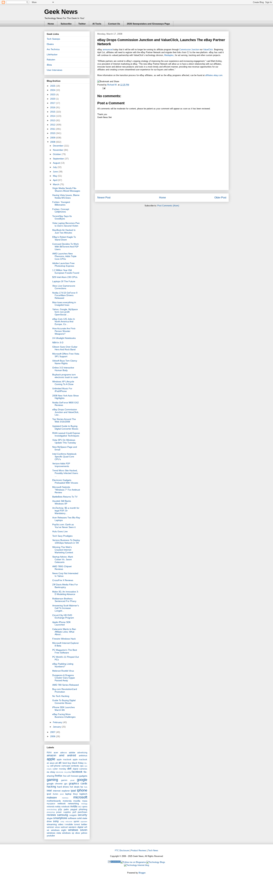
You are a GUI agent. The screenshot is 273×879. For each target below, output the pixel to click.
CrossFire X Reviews (62, 580)
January (57, 726)
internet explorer (61, 790)
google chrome (55, 783)
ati (56, 763)
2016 (53, 107)
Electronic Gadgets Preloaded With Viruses (65, 481)
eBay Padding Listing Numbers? (62, 665)
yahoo (84, 833)
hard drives (63, 786)
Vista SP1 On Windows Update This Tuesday (64, 441)
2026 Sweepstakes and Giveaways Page (148, 23)
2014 (53, 116)
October (57, 154)
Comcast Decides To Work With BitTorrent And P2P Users (65, 247)
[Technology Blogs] (155, 862)
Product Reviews (138, 850)
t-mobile (69, 824)
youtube (51, 835)
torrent (77, 824)
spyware (84, 821)
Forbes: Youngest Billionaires (61, 203)
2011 (53, 129)
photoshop (51, 812)
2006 (53, 736)
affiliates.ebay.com (213, 75)
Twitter (82, 23)
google (82, 780)
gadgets (83, 776)
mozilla (76, 801)
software (72, 818)
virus (57, 827)
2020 (53, 98)
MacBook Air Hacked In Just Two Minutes (64, 231)
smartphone (60, 818)
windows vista (54, 833)
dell (69, 768)
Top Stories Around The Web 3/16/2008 (64, 420)
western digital (76, 827)
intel (49, 790)
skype (50, 818)
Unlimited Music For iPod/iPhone (62, 389)
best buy (67, 763)
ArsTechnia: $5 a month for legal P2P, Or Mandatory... (65, 511)
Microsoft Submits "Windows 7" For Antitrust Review (66, 490)
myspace (51, 804)
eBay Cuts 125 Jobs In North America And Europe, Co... (63, 322)
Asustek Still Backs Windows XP (61, 502)
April (55, 180)
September (59, 158)
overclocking (52, 809)
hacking (51, 786)
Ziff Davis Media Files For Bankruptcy (65, 585)
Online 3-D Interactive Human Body (63, 369)
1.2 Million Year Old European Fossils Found (65, 271)
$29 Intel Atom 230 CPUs (64, 277)
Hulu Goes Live (60, 531)
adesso (63, 753)
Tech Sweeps (53, 39)
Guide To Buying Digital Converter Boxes (64, 701)
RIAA (49, 753)
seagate (73, 815)
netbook (62, 803)
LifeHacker (52, 54)
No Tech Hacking (60, 696)
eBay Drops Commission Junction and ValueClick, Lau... (65, 412)
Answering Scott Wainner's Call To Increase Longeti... (65, 608)
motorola (67, 801)
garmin (64, 780)
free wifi (66, 776)
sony (56, 821)
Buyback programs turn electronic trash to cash (65, 376)
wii (48, 830)
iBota (49, 65)
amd (61, 755)
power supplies (63, 812)
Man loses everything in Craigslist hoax (64, 303)
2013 (53, 120)
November (58, 150)
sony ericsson (66, 821)
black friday (78, 763)
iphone (82, 790)
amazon (51, 755)
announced (108, 49)
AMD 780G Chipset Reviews (62, 567)
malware (52, 797)
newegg (84, 804)
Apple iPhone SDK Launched (61, 623)
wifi (85, 827)
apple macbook (64, 759)
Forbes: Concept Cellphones (60, 210)
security (82, 814)
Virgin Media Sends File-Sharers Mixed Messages (66, 189)
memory (65, 798)
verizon (50, 827)
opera (84, 807)
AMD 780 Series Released (65, 685)
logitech (83, 794)
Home (51, 23)
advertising (82, 753)
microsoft (80, 797)
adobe (72, 752)
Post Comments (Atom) (168, 205)
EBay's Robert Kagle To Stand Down (64, 238)
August (57, 163)
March (56, 184)
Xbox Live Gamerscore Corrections (63, 287)
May (55, 176)
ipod (49, 794)
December (58, 145)
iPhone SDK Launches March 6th (63, 708)
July (55, 167)
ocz (80, 807)
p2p (60, 809)
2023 (53, 94)
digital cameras (80, 769)
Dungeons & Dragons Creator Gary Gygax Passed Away (63, 678)
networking (73, 803)
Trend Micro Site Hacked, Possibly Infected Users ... (65, 473)
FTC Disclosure (122, 850)
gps (65, 784)
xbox (77, 833)
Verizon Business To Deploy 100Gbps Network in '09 (66, 541)
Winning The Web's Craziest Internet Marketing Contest (62, 550)
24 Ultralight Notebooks (64, 338)
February (58, 722)
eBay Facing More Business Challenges (64, 715)
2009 (53, 137)
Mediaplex (169, 55)
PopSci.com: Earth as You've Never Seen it (64, 525)
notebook (65, 807)
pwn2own (82, 812)
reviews (51, 814)
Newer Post (103, 197)
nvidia (73, 806)
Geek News (61, 11)
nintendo (51, 807)
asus (52, 763)
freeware (75, 776)
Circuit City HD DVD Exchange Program (63, 616)
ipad (73, 790)
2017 (53, 103)
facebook (77, 771)
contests (75, 765)
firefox (58, 775)
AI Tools (96, 23)
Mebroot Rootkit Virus (63, 671)
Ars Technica (53, 49)
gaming (52, 780)
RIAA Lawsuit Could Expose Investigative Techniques (66, 434)
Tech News (153, 850)
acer (56, 752)
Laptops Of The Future (63, 281)
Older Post (220, 197)
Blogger (142, 873)
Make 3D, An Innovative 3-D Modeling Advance (65, 593)
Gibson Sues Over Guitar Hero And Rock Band (64, 348)
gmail (72, 780)
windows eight (58, 830)
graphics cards (78, 783)
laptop (68, 794)
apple (51, 759)
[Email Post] (103, 88)
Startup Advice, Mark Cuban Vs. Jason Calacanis (62, 559)
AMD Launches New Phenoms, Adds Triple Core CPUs (64, 256)
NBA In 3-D (57, 342)
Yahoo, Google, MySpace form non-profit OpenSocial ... (65, 312)
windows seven (77, 829)
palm (66, 809)
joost (62, 794)
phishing (83, 809)
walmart (64, 827)
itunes (55, 794)
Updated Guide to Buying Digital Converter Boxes (65, 427)
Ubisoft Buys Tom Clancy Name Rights (64, 362)
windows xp (68, 833)
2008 (53, 142)
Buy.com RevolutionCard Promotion (64, 690)
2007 (53, 732)
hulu (85, 787)
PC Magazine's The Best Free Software (64, 651)
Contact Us (114, 23)
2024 (53, 90)
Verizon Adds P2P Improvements (61, 464)
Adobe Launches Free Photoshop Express (63, 264)
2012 (53, 124)
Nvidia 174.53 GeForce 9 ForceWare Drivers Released (64, 295)
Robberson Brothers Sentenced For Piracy (64, 600)
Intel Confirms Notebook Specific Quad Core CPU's (64, 457)
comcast (65, 765)
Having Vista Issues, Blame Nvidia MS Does (65, 196)
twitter (84, 824)
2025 (53, 86)
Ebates (50, 44)
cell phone (55, 765)
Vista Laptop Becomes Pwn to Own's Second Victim (66, 224)
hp (81, 786)
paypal (73, 809)
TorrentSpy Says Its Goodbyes (62, 217)
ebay (52, 772)
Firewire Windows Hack (64, 638)
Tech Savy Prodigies (62, 536)
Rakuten (51, 59)
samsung (62, 814)
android (71, 755)
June (55, 171)
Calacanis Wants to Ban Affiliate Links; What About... (64, 632)
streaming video (55, 824)
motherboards (54, 801)
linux (75, 794)
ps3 (74, 812)
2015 (53, 111)
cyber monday (59, 769)
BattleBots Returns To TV (64, 496)
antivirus (83, 755)
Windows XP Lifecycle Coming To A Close (63, 382)
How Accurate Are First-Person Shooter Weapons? (64, 331)
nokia (58, 806)
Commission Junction (189, 49)
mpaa (84, 801)
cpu (82, 765)
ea (48, 772)
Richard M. (112, 85)
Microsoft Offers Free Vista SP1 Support (65, 355)
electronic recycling (63, 772)
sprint (76, 821)
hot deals (74, 786)
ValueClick (208, 49)
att (59, 762)
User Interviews (54, 70)
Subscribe (66, 23)
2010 (53, 133)
